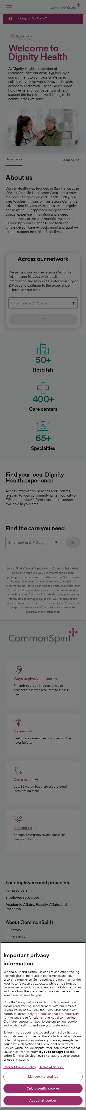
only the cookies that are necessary (53, 1014)
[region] (43, 1025)
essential (64, 979)
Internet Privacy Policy (19, 1067)
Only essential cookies (43, 1088)
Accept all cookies (43, 1100)
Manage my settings (43, 1076)
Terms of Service (51, 1067)
